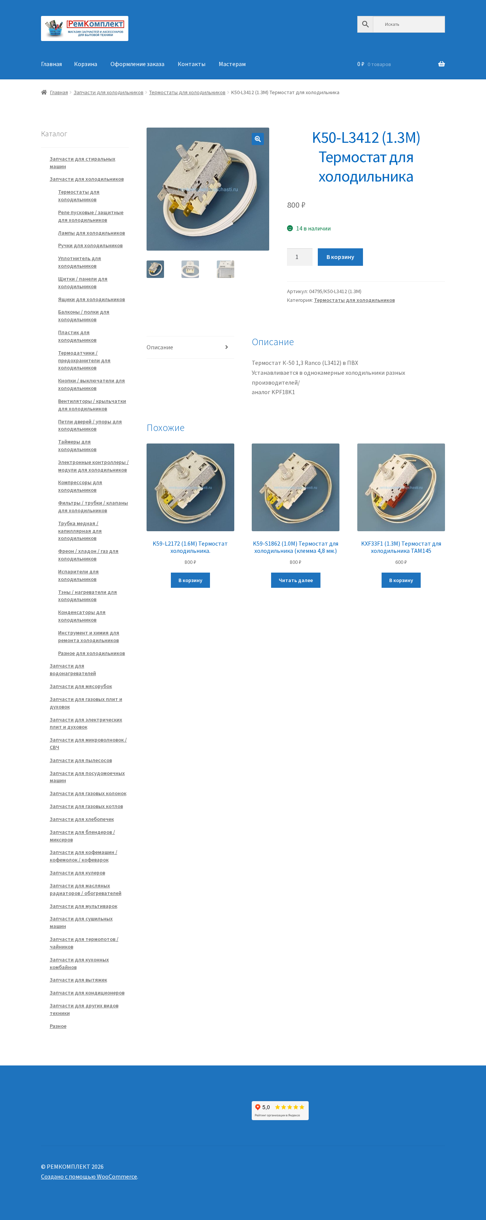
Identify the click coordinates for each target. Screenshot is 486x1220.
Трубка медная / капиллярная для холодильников (80, 531)
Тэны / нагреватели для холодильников (87, 596)
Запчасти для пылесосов (81, 760)
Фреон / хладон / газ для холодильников (88, 555)
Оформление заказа (137, 64)
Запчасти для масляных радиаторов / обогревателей (86, 889)
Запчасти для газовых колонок (88, 793)
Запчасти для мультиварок (83, 906)
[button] (258, 139)
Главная (51, 64)
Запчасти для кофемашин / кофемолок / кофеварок (83, 856)
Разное (58, 1026)
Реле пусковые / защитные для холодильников (90, 216)
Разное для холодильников (91, 653)
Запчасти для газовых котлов (86, 806)
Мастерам (232, 64)
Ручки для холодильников (90, 245)
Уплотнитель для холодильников (79, 262)
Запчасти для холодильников (109, 92)
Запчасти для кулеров (77, 872)
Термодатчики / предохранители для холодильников (84, 360)
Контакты (191, 64)
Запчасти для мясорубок (81, 686)
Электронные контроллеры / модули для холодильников (93, 466)
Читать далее (296, 580)
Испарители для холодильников (78, 575)
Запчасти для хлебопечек (82, 819)
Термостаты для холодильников (187, 92)
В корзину (340, 256)
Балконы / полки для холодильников (83, 315)
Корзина (85, 64)
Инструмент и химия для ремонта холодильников (88, 636)
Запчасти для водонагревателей (73, 669)
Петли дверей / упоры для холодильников (90, 425)
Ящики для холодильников (91, 299)
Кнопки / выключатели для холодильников (91, 384)
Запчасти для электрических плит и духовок (86, 723)
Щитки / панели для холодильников (82, 282)
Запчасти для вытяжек (78, 979)
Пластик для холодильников (77, 336)
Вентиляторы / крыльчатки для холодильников (92, 405)
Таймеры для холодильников (77, 445)
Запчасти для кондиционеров (87, 992)
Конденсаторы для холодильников (82, 616)
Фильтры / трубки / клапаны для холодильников (93, 506)
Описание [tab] (160, 347)
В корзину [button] (190, 580)
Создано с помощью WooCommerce (89, 1176)
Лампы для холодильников (91, 232)
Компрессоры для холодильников (80, 486)
